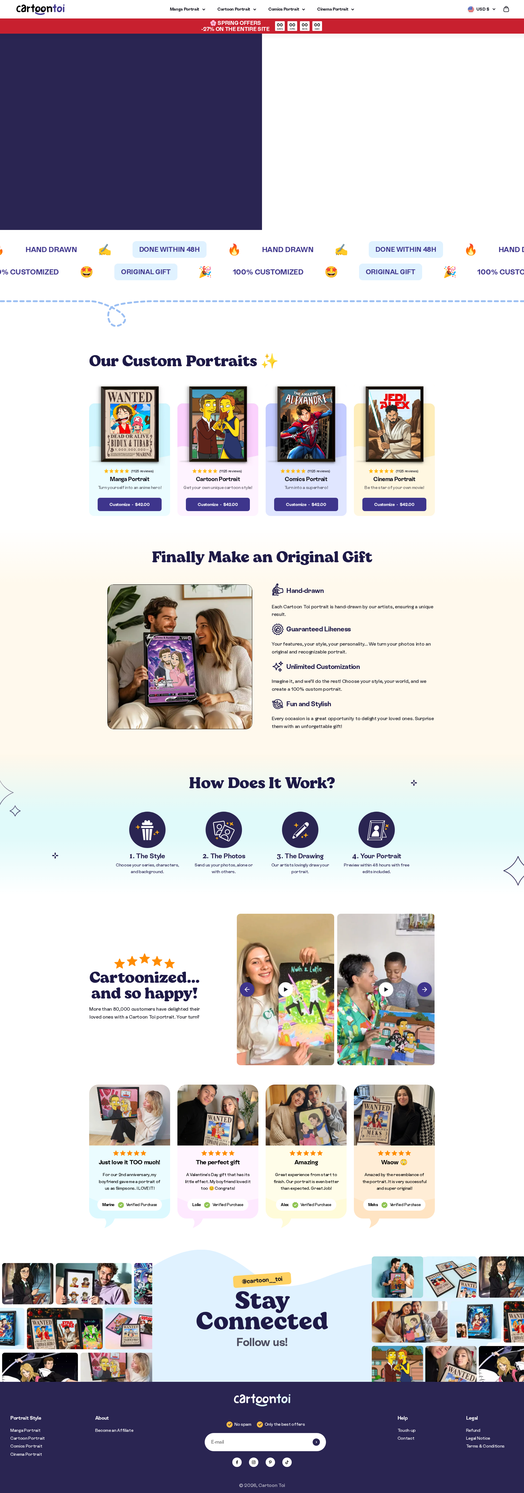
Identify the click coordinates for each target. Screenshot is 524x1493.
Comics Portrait (283, 9)
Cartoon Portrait (233, 9)
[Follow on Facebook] (237, 1462)
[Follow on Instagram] (253, 1462)
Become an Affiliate (114, 1430)
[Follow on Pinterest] (270, 1462)
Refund (473, 1430)
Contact (406, 1438)
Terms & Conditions (485, 1446)
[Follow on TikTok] (287, 1462)
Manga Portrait (185, 9)
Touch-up (407, 1430)
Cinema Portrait (332, 9)
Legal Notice (478, 1438)
